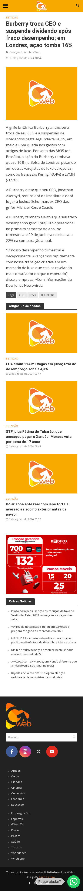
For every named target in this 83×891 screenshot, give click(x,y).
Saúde (15, 841)
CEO (21, 295)
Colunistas (18, 793)
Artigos (16, 771)
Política (15, 836)
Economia (17, 799)
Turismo (16, 847)
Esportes (17, 819)
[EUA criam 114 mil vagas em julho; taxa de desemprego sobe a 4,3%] (41, 333)
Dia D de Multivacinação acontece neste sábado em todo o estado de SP (42, 652)
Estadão (12, 17)
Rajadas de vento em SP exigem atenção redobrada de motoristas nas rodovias (38, 675)
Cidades (16, 782)
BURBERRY (47, 295)
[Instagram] (25, 751)
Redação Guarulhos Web (24, 52)
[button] (73, 881)
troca (33, 295)
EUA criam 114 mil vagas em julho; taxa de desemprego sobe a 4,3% (41, 366)
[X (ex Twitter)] (38, 751)
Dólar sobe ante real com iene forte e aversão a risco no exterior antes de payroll (37, 509)
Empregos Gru (20, 813)
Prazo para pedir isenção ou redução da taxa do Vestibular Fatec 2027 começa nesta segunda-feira (42, 615)
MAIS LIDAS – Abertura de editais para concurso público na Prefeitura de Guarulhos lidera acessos (44, 640)
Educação (17, 804)
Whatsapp (18, 858)
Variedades (18, 853)
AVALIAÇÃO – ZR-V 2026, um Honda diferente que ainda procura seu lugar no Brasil (44, 664)
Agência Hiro (47, 877)
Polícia (15, 830)
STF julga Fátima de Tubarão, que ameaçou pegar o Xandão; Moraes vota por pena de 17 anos (39, 436)
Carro (15, 776)
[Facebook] (12, 751)
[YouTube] (52, 751)
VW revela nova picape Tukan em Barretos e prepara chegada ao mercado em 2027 (40, 629)
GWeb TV (17, 824)
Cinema (16, 787)
